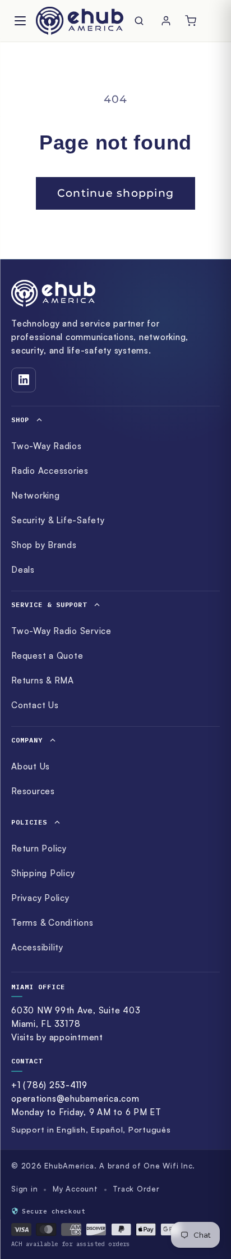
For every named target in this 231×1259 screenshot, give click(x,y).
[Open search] (141, 21)
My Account (75, 1188)
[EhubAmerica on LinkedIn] (23, 380)
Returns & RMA (42, 680)
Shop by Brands (44, 545)
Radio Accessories (50, 470)
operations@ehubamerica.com (75, 1098)
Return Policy (39, 848)
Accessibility (37, 947)
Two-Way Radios (46, 446)
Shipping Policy (43, 873)
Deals (23, 569)
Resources (33, 791)
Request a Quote (47, 655)
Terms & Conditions (52, 922)
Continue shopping (115, 193)
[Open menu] (20, 21)
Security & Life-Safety (58, 520)
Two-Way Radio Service (61, 631)
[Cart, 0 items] (190, 21)
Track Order (136, 1188)
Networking (35, 495)
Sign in (24, 1188)
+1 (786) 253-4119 (49, 1085)
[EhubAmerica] (79, 21)
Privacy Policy (40, 898)
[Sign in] (166, 21)
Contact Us (35, 705)
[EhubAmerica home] (115, 293)
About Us (30, 766)
